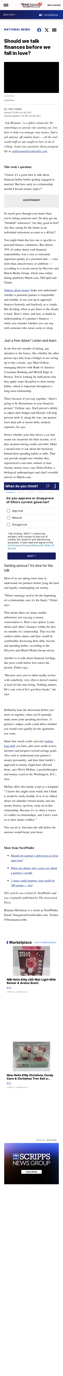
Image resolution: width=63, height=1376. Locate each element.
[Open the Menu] (6, 5)
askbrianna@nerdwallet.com (29, 151)
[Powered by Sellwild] (51, 1140)
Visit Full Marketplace (45, 942)
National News (17, 29)
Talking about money (17, 290)
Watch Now (53, 5)
